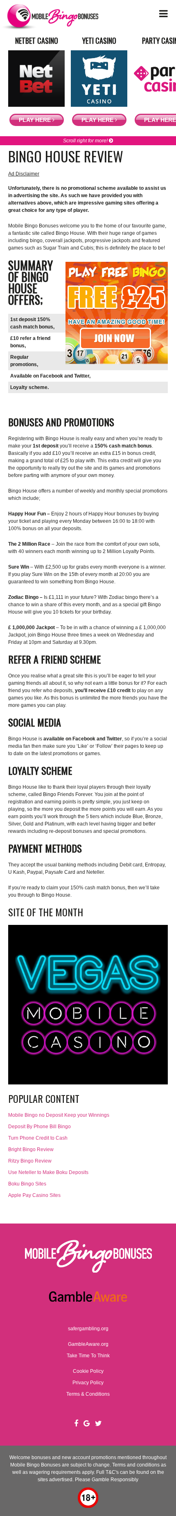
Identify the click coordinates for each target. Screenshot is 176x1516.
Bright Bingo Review (31, 1149)
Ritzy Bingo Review (30, 1161)
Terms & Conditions (88, 1394)
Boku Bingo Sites (27, 1184)
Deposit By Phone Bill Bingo (39, 1126)
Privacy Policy (88, 1383)
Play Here (35, 120)
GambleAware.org (88, 1344)
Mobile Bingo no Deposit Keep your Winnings (58, 1115)
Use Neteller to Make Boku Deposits (48, 1172)
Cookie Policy (88, 1371)
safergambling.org (88, 1329)
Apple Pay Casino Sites (34, 1195)
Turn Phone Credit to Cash (38, 1138)
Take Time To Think (88, 1356)
